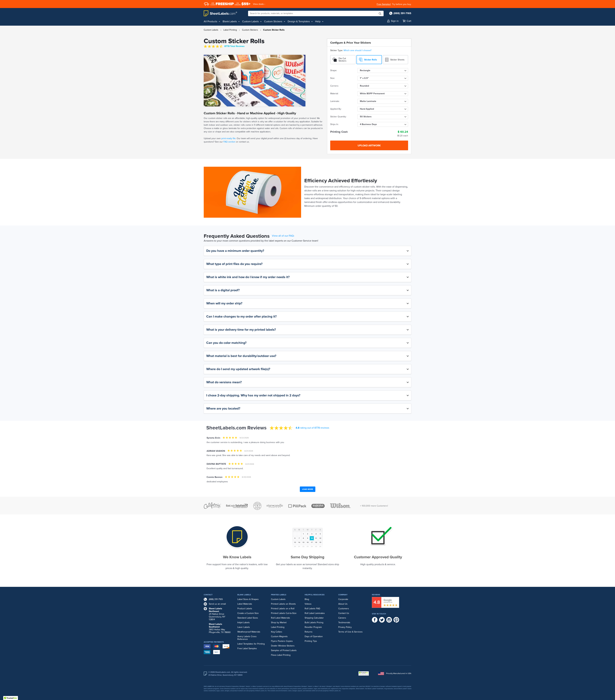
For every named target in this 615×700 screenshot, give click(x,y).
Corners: (334, 85)
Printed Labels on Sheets (283, 604)
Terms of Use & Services (350, 631)
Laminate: (335, 101)
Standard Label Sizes (247, 617)
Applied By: (335, 109)
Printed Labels (278, 595)
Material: (334, 93)
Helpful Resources (314, 595)
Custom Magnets (279, 636)
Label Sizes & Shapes (248, 599)
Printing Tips (311, 641)
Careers (342, 617)
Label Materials (244, 604)
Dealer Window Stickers (283, 645)
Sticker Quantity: (338, 116)
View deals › (259, 4)
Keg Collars (276, 631)
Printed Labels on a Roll (282, 608)
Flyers (274, 641)
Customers (343, 608)
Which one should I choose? (357, 50)
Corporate (343, 599)
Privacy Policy (345, 627)
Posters (281, 641)
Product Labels (244, 608)
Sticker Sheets (397, 59)
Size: (332, 78)
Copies (289, 641)
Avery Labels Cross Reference (247, 638)
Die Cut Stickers (342, 59)
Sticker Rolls (370, 59)
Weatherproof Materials (248, 631)
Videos (308, 604)
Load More (307, 489)
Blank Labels (244, 595)
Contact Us (343, 613)
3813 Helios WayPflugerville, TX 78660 (220, 628)
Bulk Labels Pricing (314, 622)
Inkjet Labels (243, 622)
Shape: (333, 70)
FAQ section (229, 141)
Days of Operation (314, 636)
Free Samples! (384, 4)
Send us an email (217, 604)
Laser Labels (243, 627)
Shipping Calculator (314, 617)
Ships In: (334, 124)
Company (343, 595)
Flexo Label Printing (281, 655)
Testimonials (344, 622)
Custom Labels (211, 30)
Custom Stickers (250, 30)
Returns (308, 631)
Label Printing (230, 30)
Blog (307, 599)
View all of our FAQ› (283, 235)
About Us (343, 604)
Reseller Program (313, 627)
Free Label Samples (247, 648)
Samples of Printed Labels (284, 650)
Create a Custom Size (248, 613)
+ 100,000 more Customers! (374, 505)
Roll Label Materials (280, 617)
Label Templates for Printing (251, 643)
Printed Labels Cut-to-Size (283, 613)
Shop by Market (279, 622)
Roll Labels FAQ (312, 608)
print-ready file (228, 138)
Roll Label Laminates (315, 613)
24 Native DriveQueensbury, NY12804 (217, 614)
